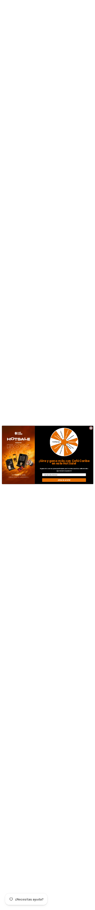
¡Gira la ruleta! (64, 480)
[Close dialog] (90, 428)
